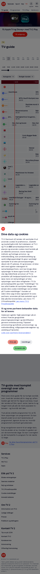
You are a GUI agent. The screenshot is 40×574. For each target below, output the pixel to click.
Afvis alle (12, 342)
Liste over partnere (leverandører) (16, 333)
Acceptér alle (20, 348)
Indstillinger (26, 342)
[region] (20, 287)
